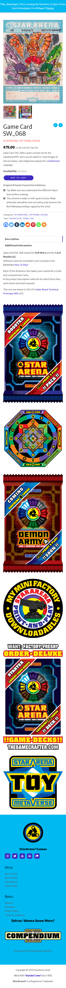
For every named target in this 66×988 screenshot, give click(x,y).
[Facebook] (6, 224)
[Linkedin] (22, 224)
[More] (44, 224)
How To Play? (21, 264)
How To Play (11, 873)
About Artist (11, 877)
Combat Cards (15, 218)
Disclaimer (10, 907)
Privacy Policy (11, 911)
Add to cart (19, 178)
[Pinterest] (33, 224)
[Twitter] (11, 224)
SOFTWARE (25, 140)
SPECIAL (36, 140)
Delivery (9, 903)
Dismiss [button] (50, 8)
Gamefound (53, 161)
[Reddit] (27, 224)
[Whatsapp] (38, 224)
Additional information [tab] (18, 245)
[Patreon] (37, 856)
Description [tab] (12, 239)
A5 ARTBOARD (10, 140)
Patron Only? (11, 885)
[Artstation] (22, 856)
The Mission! (11, 882)
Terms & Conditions (15, 915)
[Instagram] (7, 856)
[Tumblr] (16, 224)
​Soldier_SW (28, 218)
